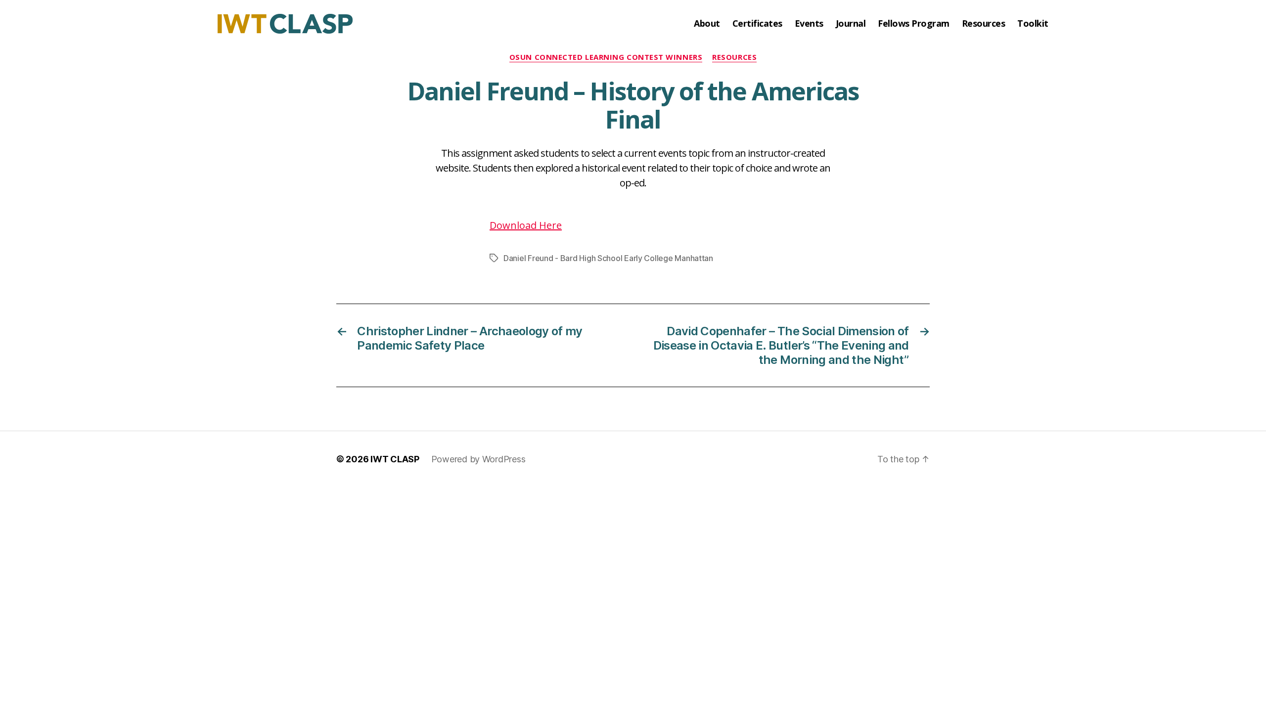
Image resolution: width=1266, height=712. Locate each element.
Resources (983, 23)
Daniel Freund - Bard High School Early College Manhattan (608, 258)
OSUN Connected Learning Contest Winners (605, 57)
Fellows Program (914, 23)
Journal (851, 23)
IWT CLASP (394, 459)
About (707, 23)
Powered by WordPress (478, 459)
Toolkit (1032, 23)
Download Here (526, 225)
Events (809, 23)
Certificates (757, 23)
